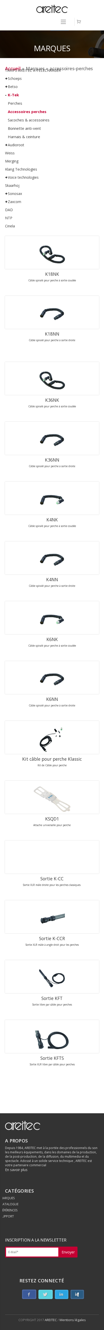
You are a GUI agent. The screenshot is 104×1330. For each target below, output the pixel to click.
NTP (8, 217)
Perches (15, 103)
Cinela (10, 226)
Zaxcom (14, 201)
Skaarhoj (12, 185)
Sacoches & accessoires (28, 119)
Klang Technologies (21, 169)
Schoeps (15, 78)
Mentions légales (73, 1320)
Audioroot (16, 144)
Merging (11, 161)
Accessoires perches (27, 111)
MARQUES (8, 1198)
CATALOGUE (9, 1204)
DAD (9, 209)
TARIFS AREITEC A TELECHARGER (33, 70)
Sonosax (15, 193)
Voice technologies (23, 177)
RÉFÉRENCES (9, 1210)
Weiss (10, 153)
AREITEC (51, 1320)
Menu (63, 24)
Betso (13, 86)
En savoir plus (16, 1169)
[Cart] (78, 22)
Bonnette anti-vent (24, 128)
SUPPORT (7, 1216)
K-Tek (13, 94)
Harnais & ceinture (24, 136)
